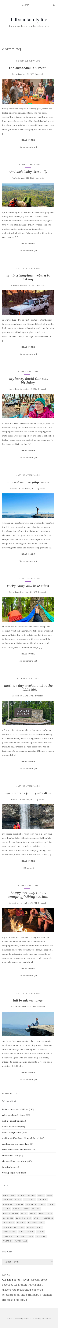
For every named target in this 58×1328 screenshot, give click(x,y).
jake (49, 1213)
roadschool (9, 1232)
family (6, 1209)
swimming (8, 1236)
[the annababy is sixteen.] (28, 91)
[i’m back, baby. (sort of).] (28, 195)
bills (49, 1195)
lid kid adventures (28, 678)
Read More (28, 140)
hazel (24, 1213)
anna (5, 1195)
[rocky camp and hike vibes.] (28, 609)
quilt (39, 1227)
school (30, 1232)
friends (35, 1209)
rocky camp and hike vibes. (28, 585)
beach (41, 1195)
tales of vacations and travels (16, 1149)
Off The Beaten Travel (15, 1279)
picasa (30, 1227)
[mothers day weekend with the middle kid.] (28, 713)
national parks (36, 1223)
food (26, 1209)
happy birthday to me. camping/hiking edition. (28, 894)
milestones (47, 1218)
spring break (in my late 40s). (28, 793)
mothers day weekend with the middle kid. (28, 687)
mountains (8, 1223)
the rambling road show (14, 1161)
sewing (40, 1232)
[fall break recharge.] (28, 1024)
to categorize (9, 1167)
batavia (31, 1195)
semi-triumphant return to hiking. (28, 277)
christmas (8, 1204)
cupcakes (31, 1204)
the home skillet (10, 1155)
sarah (40, 74)
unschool (41, 1236)
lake (36, 1218)
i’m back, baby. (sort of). (28, 171)
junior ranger (23, 1218)
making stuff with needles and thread (20, 1138)
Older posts (9, 1093)
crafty (20, 1204)
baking (21, 1195)
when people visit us (12, 1172)
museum (21, 1223)
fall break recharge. (28, 1000)
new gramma (10, 1227)
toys (30, 1236)
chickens (42, 1200)
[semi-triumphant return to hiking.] (28, 302)
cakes (18, 1200)
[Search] (54, 5)
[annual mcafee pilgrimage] (28, 505)
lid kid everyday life (28, 61)
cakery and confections (13, 1115)
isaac (41, 1213)
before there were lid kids (15, 1109)
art (13, 1195)
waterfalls (21, 1241)
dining (51, 1204)
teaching (20, 1236)
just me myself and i (28, 164)
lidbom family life (29, 19)
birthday (7, 1200)
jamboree (8, 1218)
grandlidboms (10, 1213)
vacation (7, 1241)
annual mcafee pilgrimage (28, 482)
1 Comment (28, 868)
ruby (21, 1232)
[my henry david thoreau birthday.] (28, 406)
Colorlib (27, 1319)
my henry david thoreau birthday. (28, 380)
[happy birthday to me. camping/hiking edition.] (28, 920)
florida (17, 1209)
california (29, 1200)
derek (42, 1204)
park (21, 1227)
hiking (33, 1213)
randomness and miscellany (15, 1144)
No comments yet (28, 147)
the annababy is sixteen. (28, 68)
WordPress (46, 1319)
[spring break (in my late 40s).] (28, 816)
